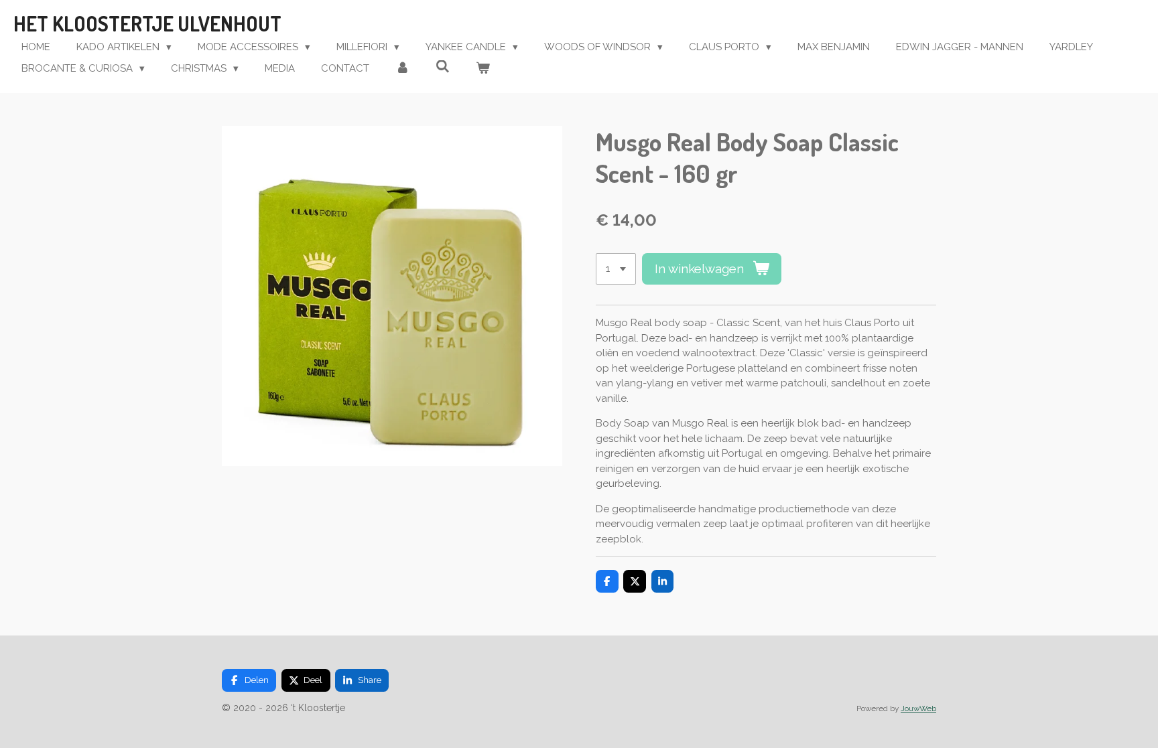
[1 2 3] (616, 269)
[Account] (402, 69)
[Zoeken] (443, 67)
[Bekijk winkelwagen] (483, 69)
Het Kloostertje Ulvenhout (147, 23)
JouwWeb (918, 708)
